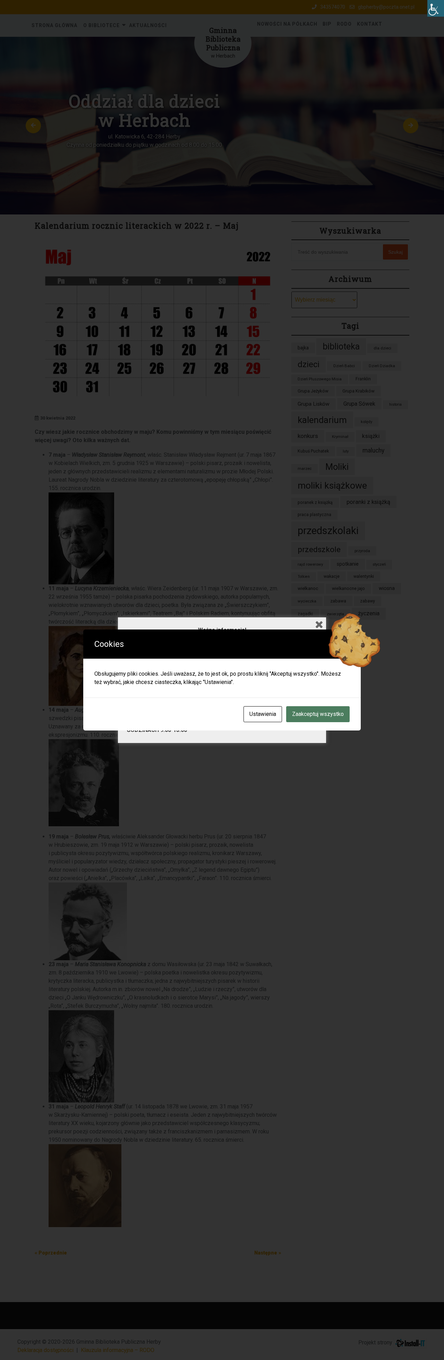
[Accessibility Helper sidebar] (435, 8)
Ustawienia (262, 714)
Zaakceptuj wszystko (318, 714)
